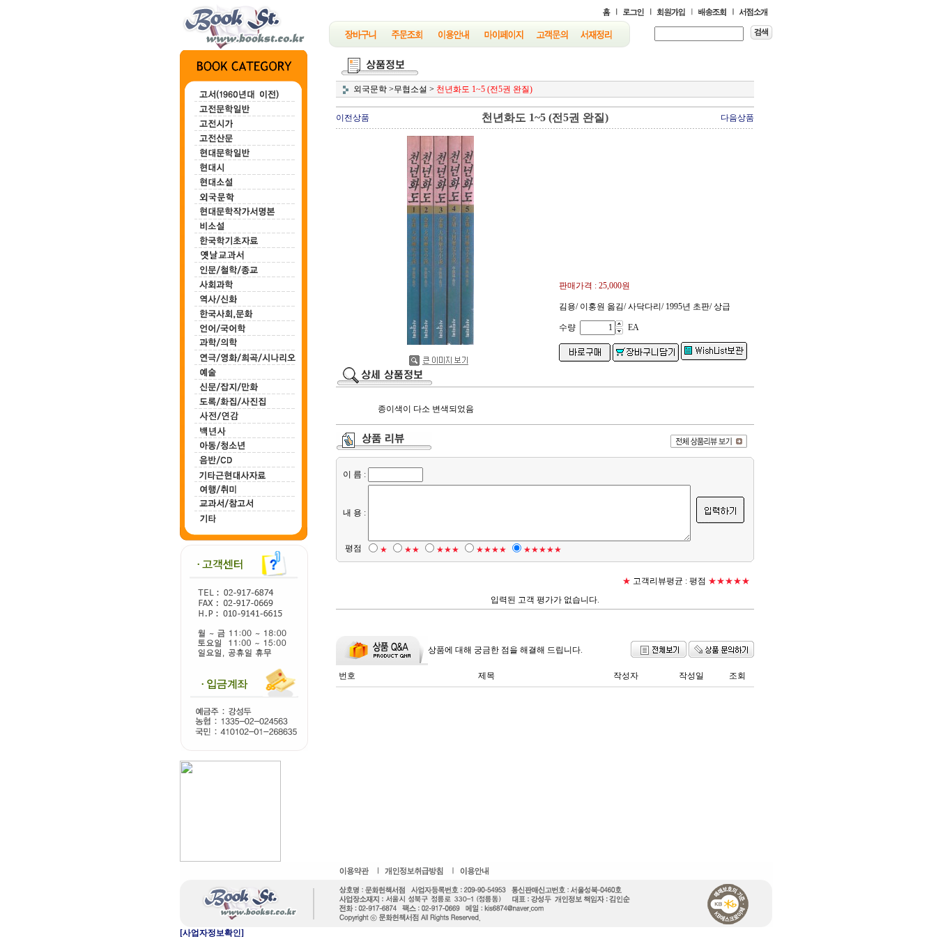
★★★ (447, 549)
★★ (412, 549)
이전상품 (352, 118)
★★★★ (491, 549)
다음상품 (737, 118)
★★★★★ (542, 549)
